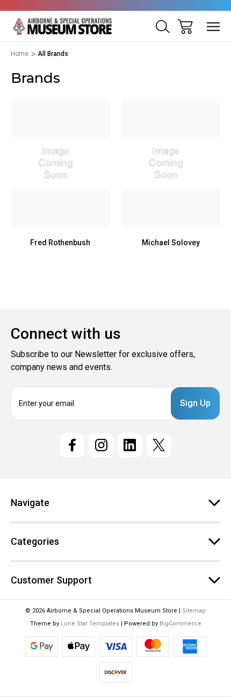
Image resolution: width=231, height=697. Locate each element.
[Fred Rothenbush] (60, 163)
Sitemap (194, 610)
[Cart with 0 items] (185, 26)
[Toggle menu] (213, 26)
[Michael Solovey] (171, 163)
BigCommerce (180, 623)
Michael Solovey (171, 242)
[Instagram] (101, 445)
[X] (159, 445)
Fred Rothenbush (60, 242)
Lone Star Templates (90, 623)
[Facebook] (72, 445)
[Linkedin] (130, 445)
